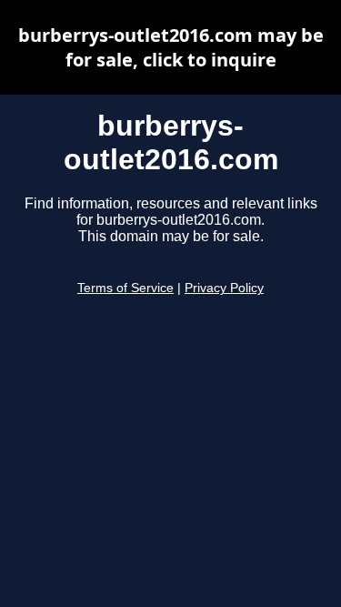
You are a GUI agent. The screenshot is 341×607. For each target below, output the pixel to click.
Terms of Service (125, 288)
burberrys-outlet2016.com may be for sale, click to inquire (171, 47)
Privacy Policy (224, 288)
